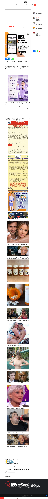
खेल (18, 4)
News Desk (37, 20)
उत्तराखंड (13, 4)
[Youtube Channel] (39, 51)
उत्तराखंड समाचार (23, 466)
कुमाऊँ (38, 17)
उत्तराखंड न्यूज (19, 466)
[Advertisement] (18, 452)
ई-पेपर (34, 4)
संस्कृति (16, 4)
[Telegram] (9, 59)
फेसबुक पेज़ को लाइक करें (10, 461)
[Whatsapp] (13, 59)
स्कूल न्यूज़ (30, 4)
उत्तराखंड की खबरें (7, 466)
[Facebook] (6, 59)
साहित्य (32, 4)
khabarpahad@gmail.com (36, 487)
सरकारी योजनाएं (21, 4)
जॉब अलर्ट (27, 4)
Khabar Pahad (24, 494)
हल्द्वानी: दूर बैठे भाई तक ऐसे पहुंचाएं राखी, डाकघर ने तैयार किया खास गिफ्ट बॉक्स (39, 34)
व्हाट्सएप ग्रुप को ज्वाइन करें (10, 460)
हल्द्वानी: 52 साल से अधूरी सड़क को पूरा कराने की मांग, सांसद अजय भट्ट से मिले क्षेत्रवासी (39, 19)
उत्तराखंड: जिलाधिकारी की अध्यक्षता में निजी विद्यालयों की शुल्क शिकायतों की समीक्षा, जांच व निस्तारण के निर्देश (39, 14)
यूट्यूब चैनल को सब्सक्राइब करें (10, 462)
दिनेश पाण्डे (11, 29)
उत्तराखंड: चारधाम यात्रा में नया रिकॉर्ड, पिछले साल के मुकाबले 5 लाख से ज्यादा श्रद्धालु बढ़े (39, 29)
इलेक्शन (24, 4)
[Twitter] (11, 59)
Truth (8, 471)
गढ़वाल (38, 22)
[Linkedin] (8, 59)
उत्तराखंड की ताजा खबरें (12, 466)
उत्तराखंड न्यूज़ (16, 466)
